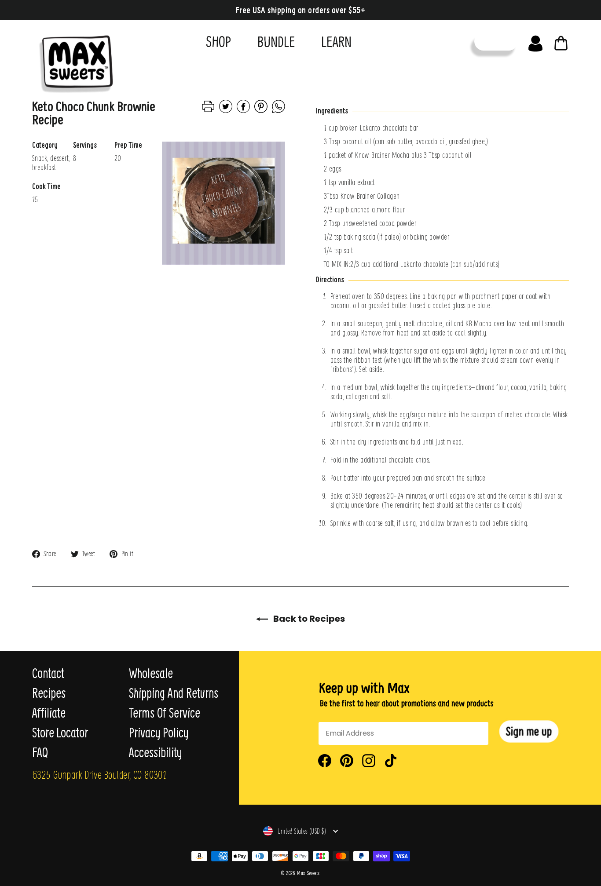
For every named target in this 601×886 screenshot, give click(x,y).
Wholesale (151, 673)
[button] (529, 731)
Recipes (49, 693)
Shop (218, 41)
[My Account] (535, 41)
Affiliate (49, 712)
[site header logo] (73, 60)
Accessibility (155, 752)
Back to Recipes (308, 619)
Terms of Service (164, 712)
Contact (48, 673)
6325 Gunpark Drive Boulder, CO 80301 (99, 774)
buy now (496, 41)
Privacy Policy (158, 732)
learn (336, 41)
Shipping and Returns (173, 693)
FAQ (40, 752)
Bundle (276, 41)
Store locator (60, 732)
